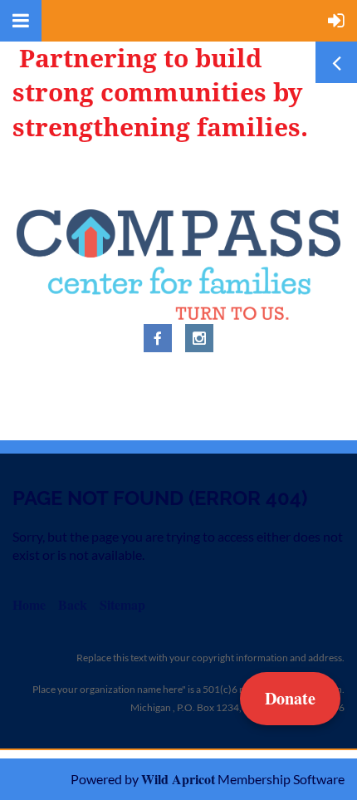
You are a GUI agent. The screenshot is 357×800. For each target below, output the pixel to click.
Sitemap (122, 604)
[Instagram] (199, 338)
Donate (290, 698)
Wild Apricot (178, 778)
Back (72, 604)
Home (29, 604)
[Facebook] (158, 338)
